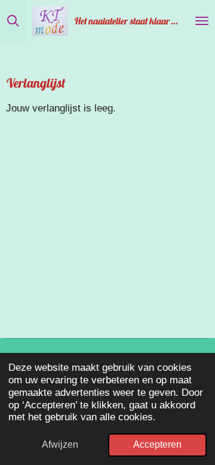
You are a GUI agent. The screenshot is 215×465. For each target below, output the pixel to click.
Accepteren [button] (157, 444)
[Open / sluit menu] (202, 21)
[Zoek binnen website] (13, 21)
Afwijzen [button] (60, 444)
